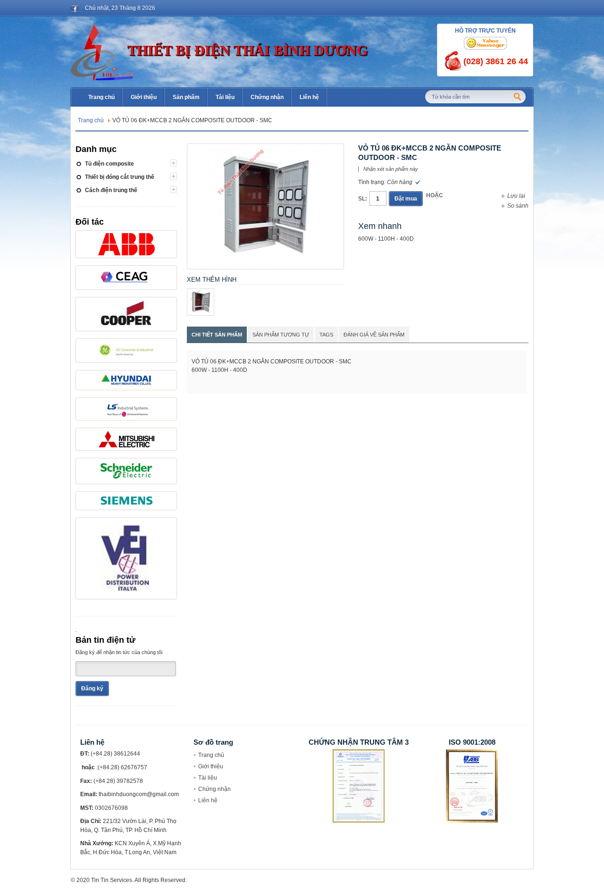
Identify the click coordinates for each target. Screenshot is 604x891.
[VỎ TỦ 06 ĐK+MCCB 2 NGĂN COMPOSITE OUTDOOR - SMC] (265, 148)
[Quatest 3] (359, 753)
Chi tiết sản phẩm (217, 334)
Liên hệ (208, 800)
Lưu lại (516, 196)
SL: (362, 198)
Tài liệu (207, 777)
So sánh (517, 205)
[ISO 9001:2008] (472, 753)
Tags (326, 334)
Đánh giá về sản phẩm (374, 334)
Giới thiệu (210, 766)
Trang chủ (91, 120)
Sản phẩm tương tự (280, 334)
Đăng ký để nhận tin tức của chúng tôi (119, 652)
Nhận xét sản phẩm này (390, 169)
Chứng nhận (214, 789)
